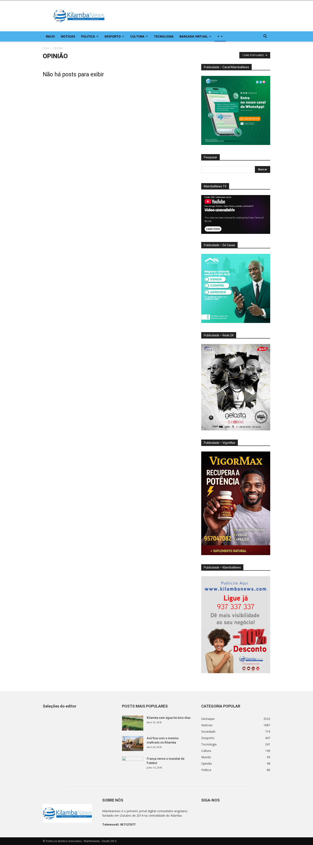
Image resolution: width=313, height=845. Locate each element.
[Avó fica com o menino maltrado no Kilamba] (132, 743)
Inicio (50, 36)
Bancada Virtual (193, 36)
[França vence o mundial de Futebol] (132, 764)
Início (46, 48)
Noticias (68, 36)
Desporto (113, 36)
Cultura (137, 36)
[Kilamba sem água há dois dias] (132, 723)
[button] (265, 37)
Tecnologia (164, 36)
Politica (88, 36)
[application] (235, 214)
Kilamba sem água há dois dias (169, 717)
